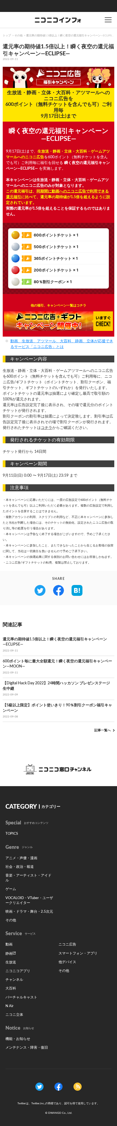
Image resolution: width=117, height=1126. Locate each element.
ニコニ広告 (67, 944)
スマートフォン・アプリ (78, 953)
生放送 (10, 962)
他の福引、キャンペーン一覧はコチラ (58, 305)
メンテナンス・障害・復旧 (26, 1047)
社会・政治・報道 (19, 867)
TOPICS (11, 834)
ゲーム (10, 889)
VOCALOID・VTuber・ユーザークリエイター (29, 900)
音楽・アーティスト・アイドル (28, 878)
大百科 (10, 988)
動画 (9, 944)
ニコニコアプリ (17, 971)
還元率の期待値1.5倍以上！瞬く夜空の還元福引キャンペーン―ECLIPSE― (70, 35)
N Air (9, 1006)
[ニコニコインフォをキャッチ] (77, 1086)
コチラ (46, 428)
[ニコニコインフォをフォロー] (39, 1086)
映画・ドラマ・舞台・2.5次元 (29, 911)
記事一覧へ (102, 730)
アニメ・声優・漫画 (21, 858)
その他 (18, 35)
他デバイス (67, 962)
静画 (9, 954)
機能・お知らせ (17, 1039)
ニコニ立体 (14, 1015)
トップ (7, 35)
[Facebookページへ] (58, 1086)
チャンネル (14, 980)
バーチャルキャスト (21, 997)
